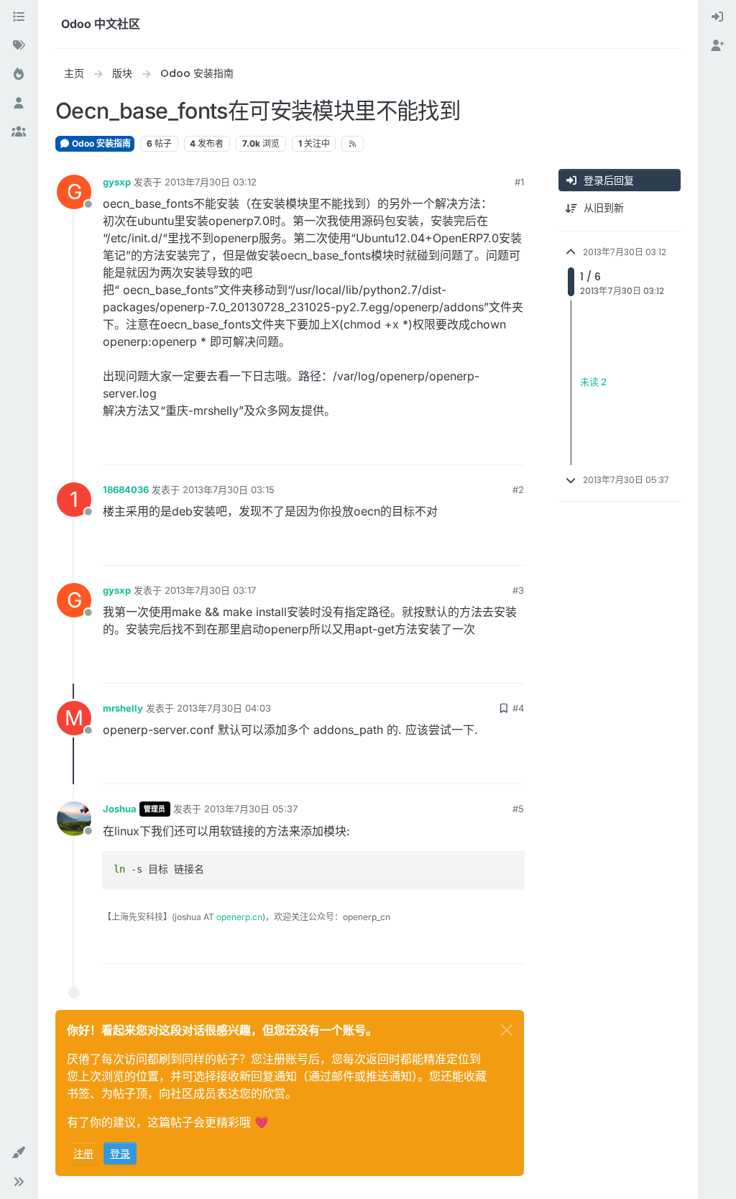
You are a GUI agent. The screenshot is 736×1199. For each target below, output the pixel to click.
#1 (519, 182)
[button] (19, 1152)
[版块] (19, 17)
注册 (83, 1153)
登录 (120, 1153)
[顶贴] (461, 447)
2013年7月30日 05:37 (251, 808)
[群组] (19, 132)
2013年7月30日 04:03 (224, 708)
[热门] (19, 74)
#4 (518, 708)
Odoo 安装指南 (100, 143)
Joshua (120, 808)
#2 (518, 489)
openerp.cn (239, 916)
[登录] (717, 17)
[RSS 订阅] (352, 144)
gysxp (117, 182)
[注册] (717, 46)
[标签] (19, 46)
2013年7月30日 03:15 (229, 489)
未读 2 (593, 382)
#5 (518, 808)
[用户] (19, 103)
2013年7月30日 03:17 (210, 590)
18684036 (126, 489)
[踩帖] (512, 447)
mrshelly (123, 708)
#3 (518, 590)
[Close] (506, 1030)
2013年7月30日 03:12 (211, 182)
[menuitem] (717, 17)
